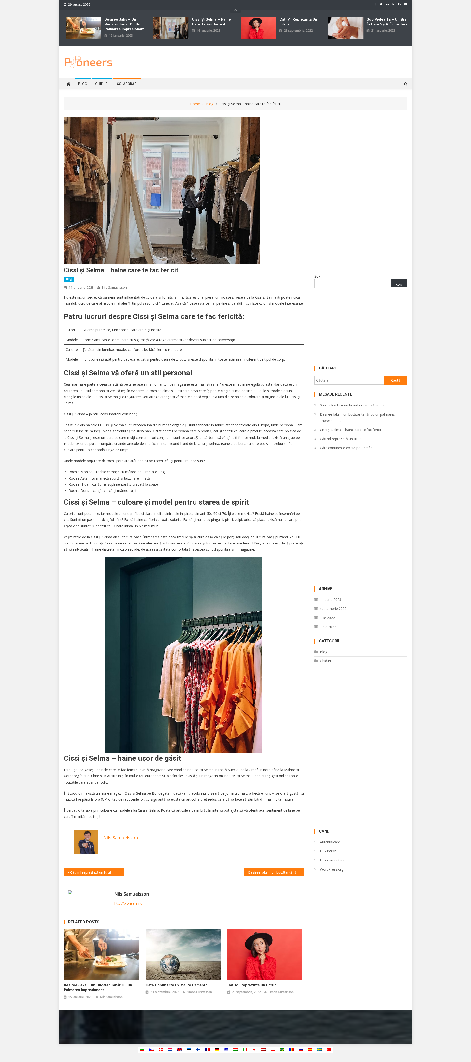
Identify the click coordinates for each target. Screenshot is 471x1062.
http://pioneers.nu (128, 903)
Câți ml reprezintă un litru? (298, 21)
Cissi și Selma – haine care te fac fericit (211, 21)
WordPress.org (331, 869)
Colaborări (127, 84)
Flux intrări (328, 851)
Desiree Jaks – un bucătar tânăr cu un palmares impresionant (124, 24)
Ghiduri (102, 84)
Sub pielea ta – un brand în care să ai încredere (389, 21)
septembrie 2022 (333, 608)
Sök (317, 276)
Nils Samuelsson (114, 287)
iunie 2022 (328, 626)
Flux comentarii (332, 860)
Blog (82, 84)
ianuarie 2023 (330, 599)
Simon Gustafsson (199, 992)
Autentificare (330, 842)
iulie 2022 (327, 617)
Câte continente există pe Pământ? (176, 985)
